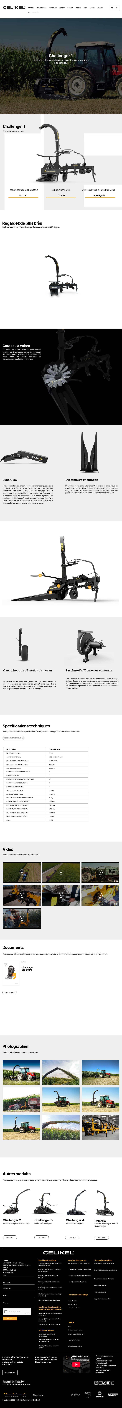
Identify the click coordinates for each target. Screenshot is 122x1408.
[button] (89, 587)
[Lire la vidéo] (22, 872)
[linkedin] (112, 1383)
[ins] (96, 1383)
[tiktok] (104, 1383)
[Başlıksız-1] (100, 1383)
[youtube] (108, 1383)
